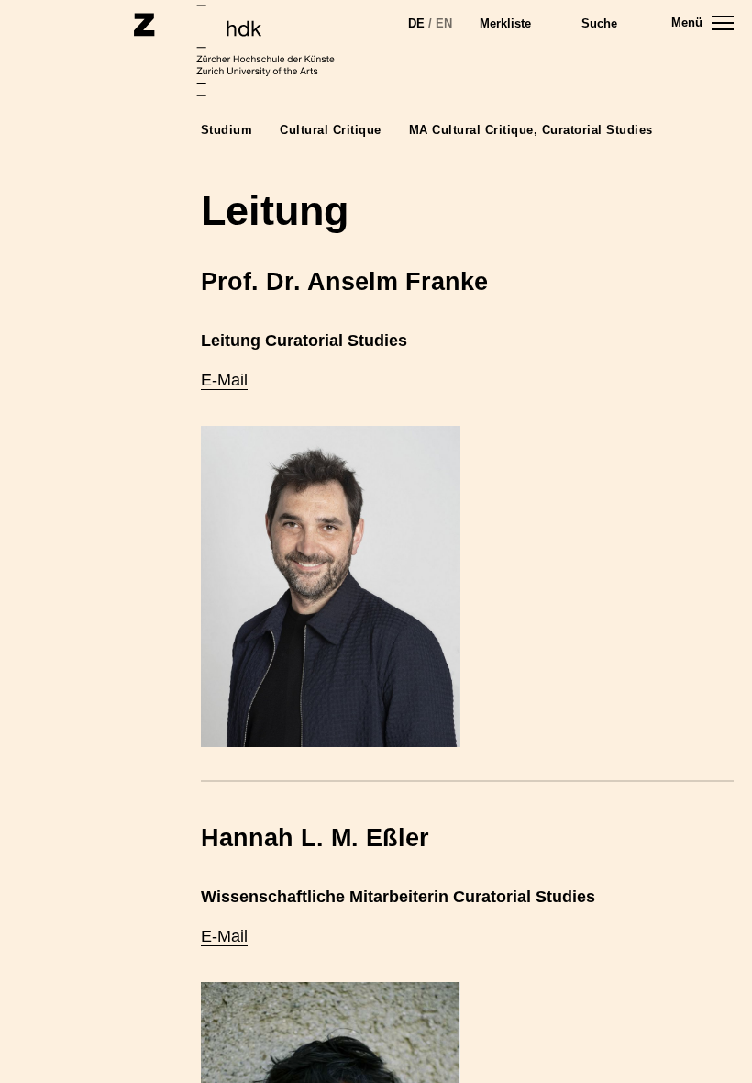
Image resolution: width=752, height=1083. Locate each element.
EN (444, 23)
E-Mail (224, 380)
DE (416, 23)
